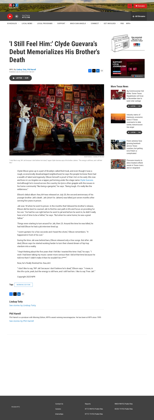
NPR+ (128, 23)
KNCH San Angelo (78, 23)
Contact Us (59, 404)
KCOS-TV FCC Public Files (124, 409)
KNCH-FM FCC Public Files (124, 404)
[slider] (20, 16)
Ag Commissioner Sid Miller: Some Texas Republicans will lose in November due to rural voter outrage (135, 96)
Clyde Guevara (86, 180)
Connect (95, 23)
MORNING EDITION (23, 285)
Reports (88, 404)
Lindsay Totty (21, 69)
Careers (58, 409)
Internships (59, 414)
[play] (10, 16)
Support (61, 23)
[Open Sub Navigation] (19, 23)
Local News (27, 23)
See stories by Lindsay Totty (22, 305)
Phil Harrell (31, 69)
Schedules (12, 23)
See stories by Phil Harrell (21, 321)
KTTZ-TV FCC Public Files (94, 414)
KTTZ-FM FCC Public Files (94, 409)
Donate (141, 6)
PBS (122, 23)
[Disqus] (77, 365)
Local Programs (45, 23)
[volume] (17, 16)
